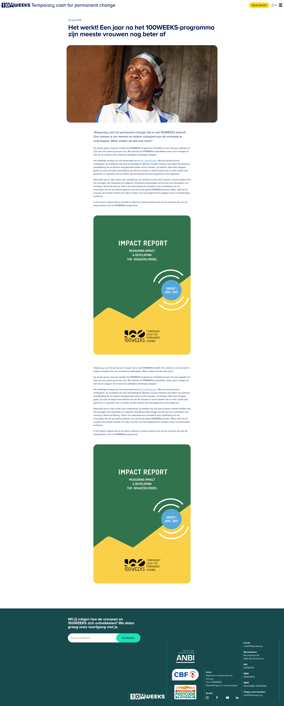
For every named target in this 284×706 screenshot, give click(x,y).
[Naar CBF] (185, 674)
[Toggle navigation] (280, 5)
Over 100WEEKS (214, 682)
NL (273, 5)
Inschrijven (128, 638)
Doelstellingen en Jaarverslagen (222, 685)
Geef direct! (259, 5)
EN (276, 5)
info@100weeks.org (253, 646)
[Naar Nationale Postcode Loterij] (185, 692)
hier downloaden (148, 160)
